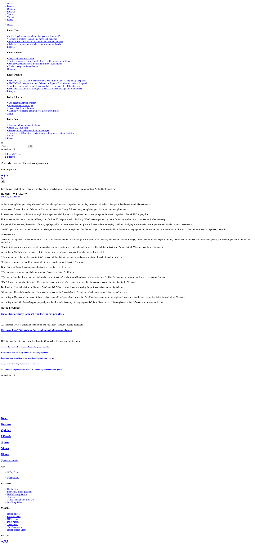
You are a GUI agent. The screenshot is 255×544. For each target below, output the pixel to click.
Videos (10, 17)
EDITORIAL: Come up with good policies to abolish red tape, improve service (45, 88)
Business (11, 6)
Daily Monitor (13, 522)
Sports (10, 14)
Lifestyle (11, 11)
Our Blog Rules (14, 502)
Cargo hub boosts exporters (21, 58)
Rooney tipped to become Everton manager (28, 130)
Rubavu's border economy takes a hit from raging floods (34, 44)
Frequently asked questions (19, 491)
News (10, 3)
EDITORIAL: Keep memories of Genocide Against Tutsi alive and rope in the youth (48, 83)
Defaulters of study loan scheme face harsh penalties (32, 39)
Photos (10, 19)
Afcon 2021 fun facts (18, 127)
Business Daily (14, 516)
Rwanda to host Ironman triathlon (24, 125)
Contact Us (12, 489)
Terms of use (13, 497)
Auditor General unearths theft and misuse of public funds (35, 63)
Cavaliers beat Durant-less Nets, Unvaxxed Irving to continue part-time (41, 133)
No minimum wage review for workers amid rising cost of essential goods (31, 369)
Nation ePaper (13, 514)
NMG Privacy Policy (17, 494)
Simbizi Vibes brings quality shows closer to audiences (33, 110)
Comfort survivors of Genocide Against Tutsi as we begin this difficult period (44, 86)
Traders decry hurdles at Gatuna (23, 66)
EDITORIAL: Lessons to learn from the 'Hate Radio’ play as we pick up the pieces (47, 80)
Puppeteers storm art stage (20, 105)
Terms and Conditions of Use (20, 499)
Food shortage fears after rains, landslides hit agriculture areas (27, 358)
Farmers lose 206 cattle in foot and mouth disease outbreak (35, 41)
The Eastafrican (14, 527)
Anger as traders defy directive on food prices (20, 364)
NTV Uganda (13, 519)
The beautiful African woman (22, 103)
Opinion (11, 9)
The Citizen (12, 524)
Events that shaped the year (21, 108)
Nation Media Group (17, 530)
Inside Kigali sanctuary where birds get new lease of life (34, 36)
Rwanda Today (14, 154)
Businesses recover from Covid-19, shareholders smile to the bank (39, 61)
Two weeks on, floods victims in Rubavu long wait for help (25, 347)
